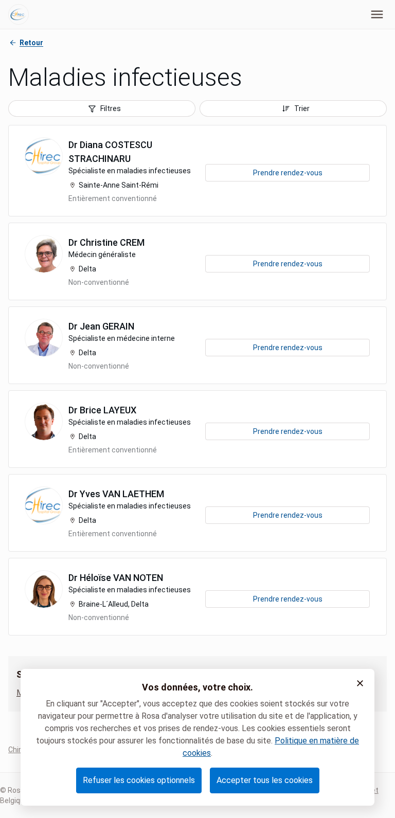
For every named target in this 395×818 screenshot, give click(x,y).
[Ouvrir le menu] (377, 14)
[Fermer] (360, 683)
